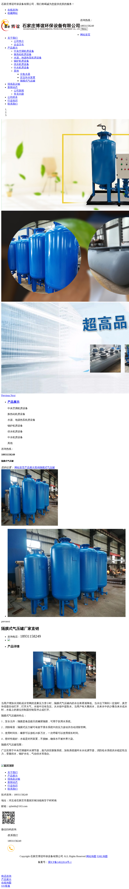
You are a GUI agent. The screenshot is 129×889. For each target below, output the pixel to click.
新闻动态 (13, 87)
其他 (16, 70)
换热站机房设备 (22, 54)
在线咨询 (13, 9)
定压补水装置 (27, 77)
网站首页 (85, 34)
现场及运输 (14, 84)
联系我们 (13, 103)
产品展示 (13, 47)
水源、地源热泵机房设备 (28, 57)
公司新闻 (19, 90)
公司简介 (19, 41)
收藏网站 (13, 13)
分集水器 (25, 74)
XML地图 (102, 856)
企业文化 (19, 44)
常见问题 (19, 94)
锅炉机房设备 (21, 61)
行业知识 (13, 100)
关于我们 (13, 38)
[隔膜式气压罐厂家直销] (29, 524)
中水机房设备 (21, 67)
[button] (6, 395)
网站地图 (91, 856)
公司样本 (13, 97)
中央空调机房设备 (24, 51)
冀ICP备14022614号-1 (60, 862)
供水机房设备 (21, 64)
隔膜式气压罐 (27, 80)
